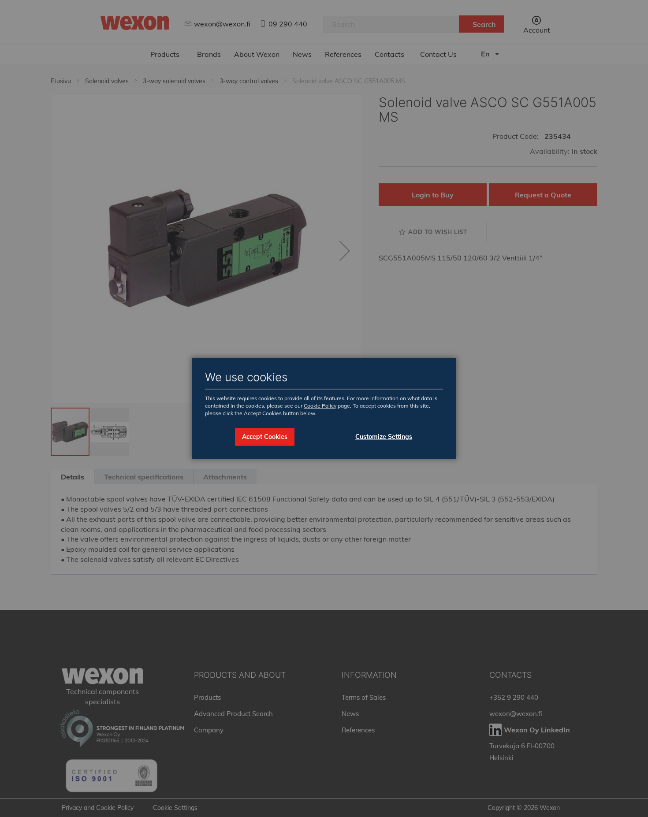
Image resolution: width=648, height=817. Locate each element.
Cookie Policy (320, 405)
